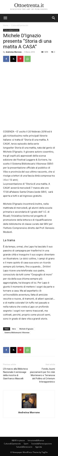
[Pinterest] (20, 59)
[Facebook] (6, 59)
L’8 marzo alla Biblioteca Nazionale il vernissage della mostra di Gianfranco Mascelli (15, 373)
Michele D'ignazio (26, 329)
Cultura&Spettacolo (19, 25)
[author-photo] (29, 408)
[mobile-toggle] (5, 18)
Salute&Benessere (24, 447)
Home (5, 25)
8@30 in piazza (18, 440)
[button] (53, 18)
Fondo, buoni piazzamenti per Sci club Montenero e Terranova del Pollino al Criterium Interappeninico (42, 375)
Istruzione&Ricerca (36, 440)
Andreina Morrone (14, 52)
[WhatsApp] (27, 59)
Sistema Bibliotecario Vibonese (16, 332)
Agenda (38, 447)
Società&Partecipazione (41, 443)
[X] (13, 59)
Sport (26, 443)
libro (14, 329)
